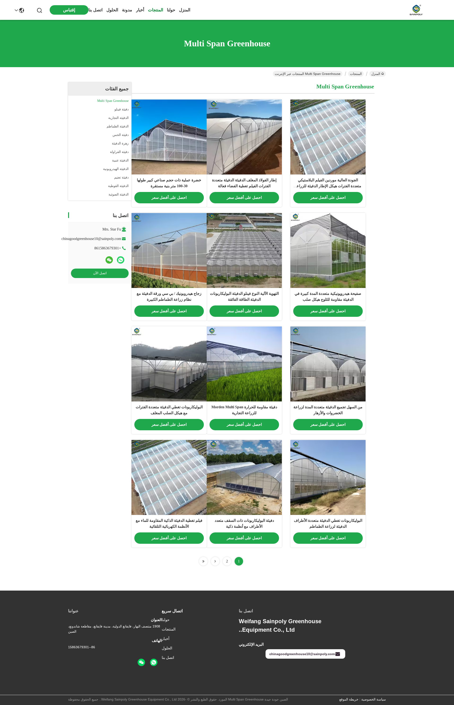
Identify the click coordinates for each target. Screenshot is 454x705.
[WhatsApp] (120, 260)
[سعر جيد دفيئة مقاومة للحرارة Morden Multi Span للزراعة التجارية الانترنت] (244, 363)
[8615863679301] (153, 662)
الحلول (112, 10)
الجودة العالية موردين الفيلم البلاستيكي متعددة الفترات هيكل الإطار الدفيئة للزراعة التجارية (328, 186)
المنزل (184, 10)
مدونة (127, 10)
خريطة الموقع (348, 699)
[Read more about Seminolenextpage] (215, 561)
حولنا (171, 10)
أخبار (140, 10)
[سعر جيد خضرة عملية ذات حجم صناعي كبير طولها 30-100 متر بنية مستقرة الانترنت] (169, 136)
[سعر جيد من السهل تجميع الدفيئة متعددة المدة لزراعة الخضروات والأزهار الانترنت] (328, 363)
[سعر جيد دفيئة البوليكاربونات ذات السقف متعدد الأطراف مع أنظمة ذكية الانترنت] (244, 477)
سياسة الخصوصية (373, 699)
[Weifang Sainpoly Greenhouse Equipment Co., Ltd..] (416, 10)
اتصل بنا (95, 10)
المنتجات (155, 10)
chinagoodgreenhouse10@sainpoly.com (91, 239)
